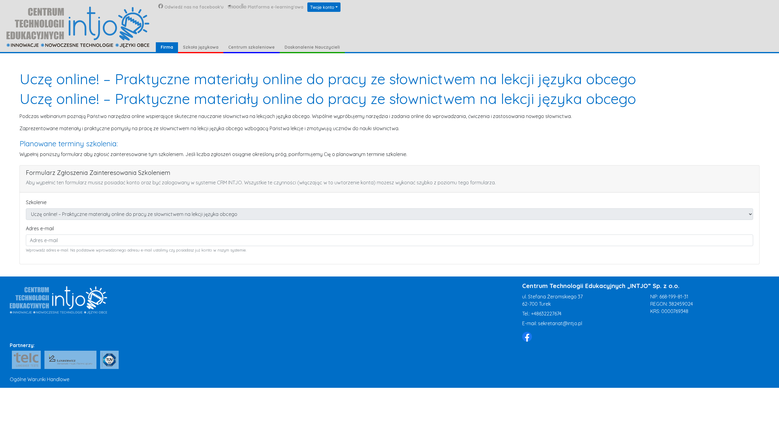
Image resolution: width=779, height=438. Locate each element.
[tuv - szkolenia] (109, 360)
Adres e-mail (40, 228)
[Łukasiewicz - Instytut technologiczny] (70, 360)
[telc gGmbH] (26, 360)
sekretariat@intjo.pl (560, 323)
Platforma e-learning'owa (275, 7)
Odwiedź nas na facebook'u (194, 7)
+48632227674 (546, 314)
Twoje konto (322, 7)
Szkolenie (36, 202)
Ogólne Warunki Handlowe (39, 379)
